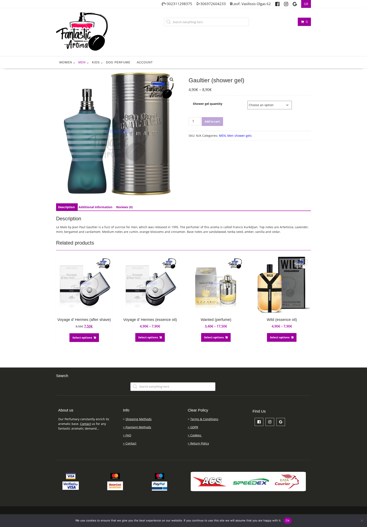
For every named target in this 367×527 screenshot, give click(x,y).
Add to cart (212, 121)
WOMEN (65, 62)
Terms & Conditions (204, 419)
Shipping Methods (139, 419)
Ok (287, 520)
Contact (85, 424)
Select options (82, 337)
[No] (362, 520)
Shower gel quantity (207, 104)
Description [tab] (66, 207)
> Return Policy (198, 443)
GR (306, 4)
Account (145, 62)
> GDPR (193, 427)
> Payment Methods (137, 427)
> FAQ (127, 435)
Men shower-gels (239, 136)
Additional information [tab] (95, 207)
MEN (82, 62)
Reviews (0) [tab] (124, 207)
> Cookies (195, 435)
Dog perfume (118, 62)
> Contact (129, 443)
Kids (96, 62)
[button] (171, 79)
